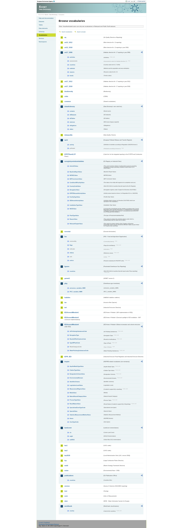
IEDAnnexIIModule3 (71, 317)
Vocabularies (43, 35)
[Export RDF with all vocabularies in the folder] (141, 52)
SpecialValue (73, 411)
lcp (65, 460)
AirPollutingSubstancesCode (78, 331)
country (72, 511)
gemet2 (67, 278)
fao (65, 236)
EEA (46, 1)
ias (65, 302)
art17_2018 (68, 86)
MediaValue (73, 392)
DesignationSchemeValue (77, 374)
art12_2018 (68, 47)
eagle (71, 436)
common (67, 101)
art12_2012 (68, 42)
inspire (66, 361)
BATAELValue (74, 175)
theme (71, 418)
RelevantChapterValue (76, 223)
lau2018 (67, 455)
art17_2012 (68, 81)
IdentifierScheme (75, 381)
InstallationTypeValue (76, 205)
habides (67, 297)
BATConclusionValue (76, 179)
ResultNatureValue (75, 403)
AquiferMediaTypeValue (76, 366)
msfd (66, 465)
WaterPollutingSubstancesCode (79, 350)
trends (71, 75)
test (65, 491)
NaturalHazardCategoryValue (78, 396)
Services (41, 38)
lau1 (65, 445)
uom (66, 496)
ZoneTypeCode (74, 422)
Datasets (41, 21)
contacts (72, 111)
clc (70, 432)
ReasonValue (73, 219)
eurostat (67, 231)
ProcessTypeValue (75, 400)
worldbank (68, 506)
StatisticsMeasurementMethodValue (80, 415)
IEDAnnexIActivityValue (76, 200)
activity (72, 144)
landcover (68, 428)
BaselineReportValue (76, 172)
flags (71, 245)
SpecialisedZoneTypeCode (77, 407)
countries (72, 65)
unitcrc (72, 260)
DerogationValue (74, 190)
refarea (72, 252)
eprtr (66, 140)
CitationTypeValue (75, 370)
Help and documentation (46, 18)
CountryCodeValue (75, 186)
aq (65, 37)
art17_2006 (68, 52)
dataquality (68, 135)
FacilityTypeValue (75, 197)
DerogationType (74, 335)
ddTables (72, 118)
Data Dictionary (53, 14)
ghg (65, 283)
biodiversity (68, 91)
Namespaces (43, 41)
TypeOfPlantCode (75, 343)
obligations (73, 125)
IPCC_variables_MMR (76, 291)
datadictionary (69, 106)
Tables (41, 25)
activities (72, 57)
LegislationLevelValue (76, 385)
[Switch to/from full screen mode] (135, 1)
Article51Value (74, 166)
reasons (72, 72)
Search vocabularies (67, 31)
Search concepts (81, 31)
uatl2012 (72, 439)
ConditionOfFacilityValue (77, 182)
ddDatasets (73, 115)
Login (128, 1)
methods (72, 68)
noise (66, 470)
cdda (66, 96)
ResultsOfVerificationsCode (78, 339)
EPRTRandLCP (70, 154)
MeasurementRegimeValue (77, 389)
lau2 (65, 450)
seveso (67, 486)
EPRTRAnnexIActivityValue (78, 193)
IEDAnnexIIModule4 (71, 324)
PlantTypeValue (74, 215)
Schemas (41, 31)
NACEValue (73, 208)
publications (68, 475)
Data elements (43, 28)
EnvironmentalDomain (76, 378)
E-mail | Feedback (44, 522)
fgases (66, 266)
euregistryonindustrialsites (74, 161)
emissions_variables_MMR (77, 288)
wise (66, 501)
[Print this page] (132, 1)
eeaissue (72, 122)
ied (65, 307)
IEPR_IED (67, 356)
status (71, 129)
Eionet (46, 14)
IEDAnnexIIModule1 (71, 312)
